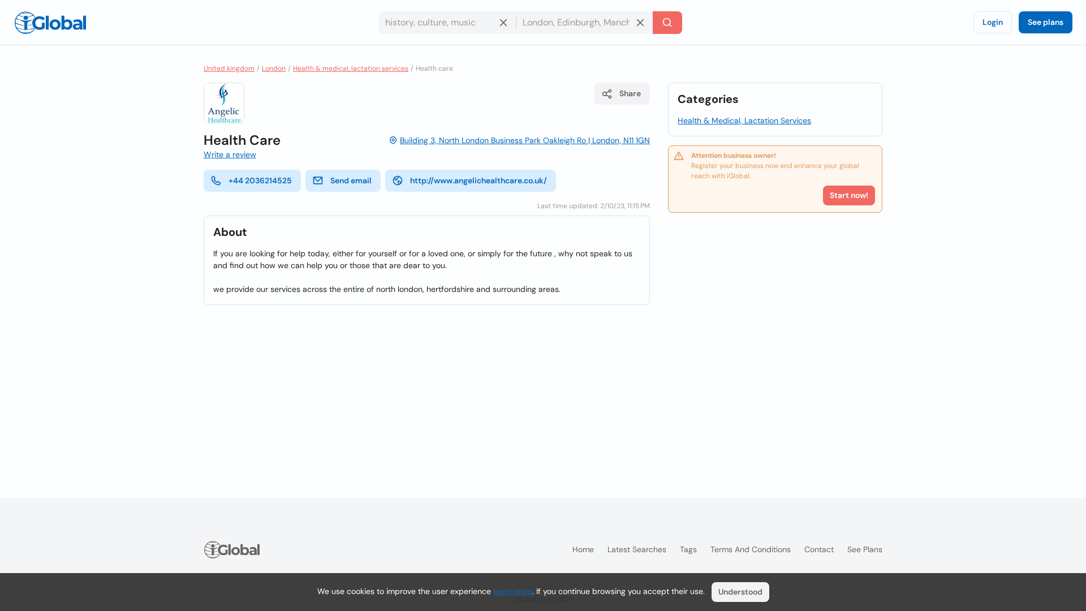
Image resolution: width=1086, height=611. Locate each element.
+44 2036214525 (260, 180)
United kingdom (229, 68)
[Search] (667, 22)
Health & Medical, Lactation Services (744, 120)
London (274, 68)
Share (630, 93)
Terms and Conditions (750, 549)
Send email (351, 180)
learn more (512, 591)
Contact (819, 549)
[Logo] (50, 22)
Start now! (849, 195)
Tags (688, 549)
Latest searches (636, 549)
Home (583, 549)
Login (992, 22)
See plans (1045, 22)
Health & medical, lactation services (350, 68)
